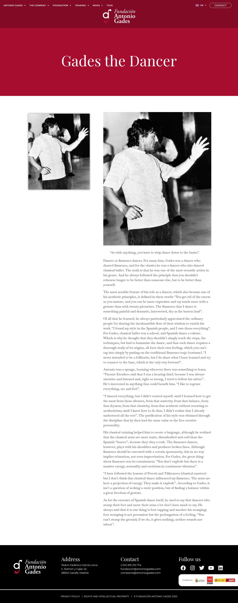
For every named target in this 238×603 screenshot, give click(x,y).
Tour (110, 5)
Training (80, 5)
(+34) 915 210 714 (131, 565)
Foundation (60, 5)
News (96, 5)
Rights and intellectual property (106, 596)
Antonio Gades (13, 5)
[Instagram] (192, 568)
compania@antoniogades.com (141, 572)
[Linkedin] (220, 568)
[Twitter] (202, 568)
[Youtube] (211, 568)
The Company (37, 5)
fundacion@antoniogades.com (141, 568)
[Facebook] (183, 568)
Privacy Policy (70, 596)
